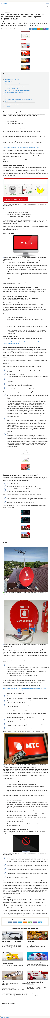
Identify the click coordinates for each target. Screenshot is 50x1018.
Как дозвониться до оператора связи (11, 942)
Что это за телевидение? (11, 77)
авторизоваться (27, 1006)
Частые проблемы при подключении (14, 104)
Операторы (16, 28)
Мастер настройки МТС (12, 88)
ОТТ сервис (8, 106)
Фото (6, 97)
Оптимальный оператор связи (36, 962)
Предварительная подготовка (12, 79)
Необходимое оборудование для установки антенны (17, 90)
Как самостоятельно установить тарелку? (15, 92)
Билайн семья (31, 941)
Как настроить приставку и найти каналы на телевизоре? (18, 99)
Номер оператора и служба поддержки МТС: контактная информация (35, 982)
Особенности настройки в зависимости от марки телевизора (20, 101)
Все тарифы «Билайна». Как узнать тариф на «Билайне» (12, 962)
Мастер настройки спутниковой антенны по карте (17, 84)
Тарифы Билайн (6, 981)
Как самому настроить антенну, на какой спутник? (17, 95)
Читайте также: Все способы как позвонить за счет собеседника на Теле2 (21, 147)
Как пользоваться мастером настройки (16, 86)
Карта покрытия (8, 81)
